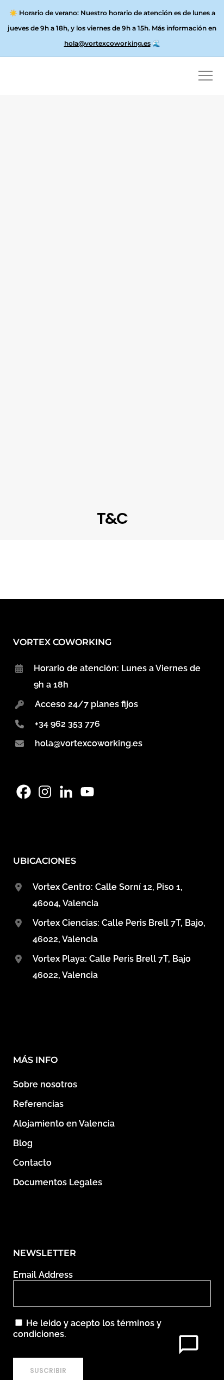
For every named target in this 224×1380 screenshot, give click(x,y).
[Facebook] (23, 791)
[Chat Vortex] (188, 1344)
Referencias (38, 1104)
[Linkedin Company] (66, 791)
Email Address (43, 1275)
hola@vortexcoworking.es (107, 43)
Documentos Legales (57, 1182)
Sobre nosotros (45, 1084)
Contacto (32, 1163)
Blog (23, 1143)
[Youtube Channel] (87, 791)
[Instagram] (44, 791)
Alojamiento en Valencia (64, 1123)
